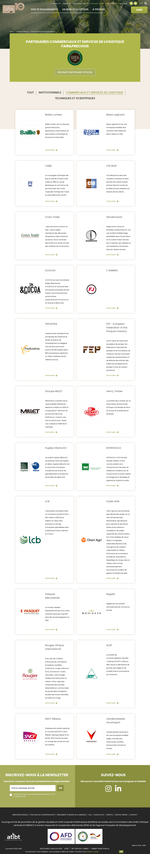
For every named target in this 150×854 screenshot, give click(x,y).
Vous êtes (55, 3)
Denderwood (114, 217)
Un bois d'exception (75, 9)
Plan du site (99, 815)
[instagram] (108, 790)
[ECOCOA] (30, 289)
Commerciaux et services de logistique (94, 92)
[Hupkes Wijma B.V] (30, 466)
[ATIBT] (13, 840)
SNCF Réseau (53, 718)
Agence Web (136, 845)
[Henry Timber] (91, 411)
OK (121, 852)
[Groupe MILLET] (30, 411)
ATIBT (66, 848)
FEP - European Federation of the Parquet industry (116, 327)
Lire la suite (49, 150)
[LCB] (30, 540)
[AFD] (61, 843)
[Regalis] (91, 611)
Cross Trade (52, 217)
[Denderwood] (91, 236)
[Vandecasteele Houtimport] (91, 736)
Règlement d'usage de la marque (71, 815)
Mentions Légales (20, 815)
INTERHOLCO (113, 448)
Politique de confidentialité (42, 815)
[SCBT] (91, 674)
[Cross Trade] (30, 236)
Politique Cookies (92, 852)
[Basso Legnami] (91, 132)
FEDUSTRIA (51, 324)
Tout (30, 92)
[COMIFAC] (88, 843)
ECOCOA (50, 270)
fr (140, 3)
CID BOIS (111, 165)
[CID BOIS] (91, 183)
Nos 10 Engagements (44, 9)
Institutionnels (50, 92)
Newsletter (123, 3)
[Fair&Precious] (14, 8)
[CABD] (30, 183)
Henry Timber (114, 391)
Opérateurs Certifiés (79, 3)
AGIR (139, 9)
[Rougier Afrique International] (30, 674)
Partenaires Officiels (97, 3)
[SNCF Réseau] (30, 736)
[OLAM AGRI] (91, 540)
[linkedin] (118, 790)
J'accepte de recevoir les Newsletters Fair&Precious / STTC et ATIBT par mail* (34, 795)
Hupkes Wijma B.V (56, 448)
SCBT (109, 645)
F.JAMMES (112, 270)
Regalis (110, 594)
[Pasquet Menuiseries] (30, 611)
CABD (48, 165)
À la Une (65, 3)
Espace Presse (121, 815)
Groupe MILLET (53, 391)
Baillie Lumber (53, 114)
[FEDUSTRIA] (30, 349)
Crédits (109, 815)
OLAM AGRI (112, 501)
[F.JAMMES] (91, 289)
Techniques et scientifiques (75, 98)
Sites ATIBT (111, 3)
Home (11, 31)
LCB (47, 501)
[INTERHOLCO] (91, 466)
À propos (98, 9)
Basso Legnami (115, 114)
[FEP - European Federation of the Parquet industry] (91, 349)
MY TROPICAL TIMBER (80, 848)
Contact (133, 815)
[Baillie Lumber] (30, 132)
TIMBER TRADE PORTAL (100, 848)
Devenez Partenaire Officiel (75, 72)
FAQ (90, 815)
